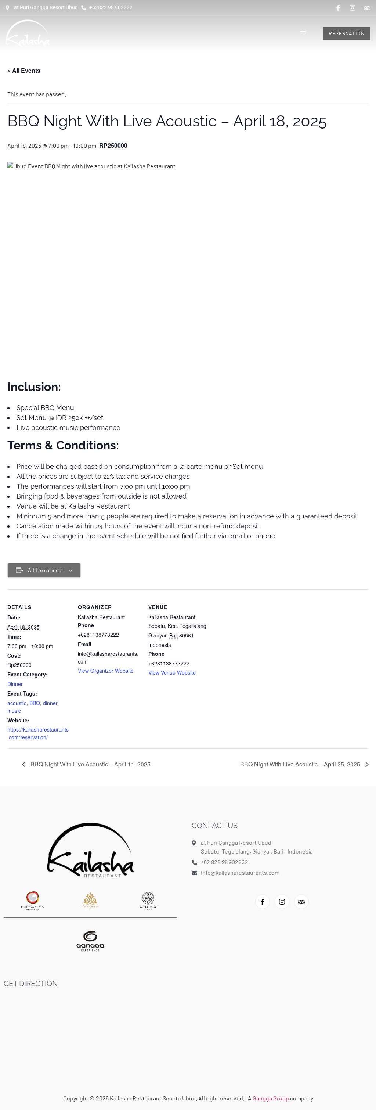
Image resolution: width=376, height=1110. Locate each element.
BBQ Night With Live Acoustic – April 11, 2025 (90, 764)
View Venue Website (172, 672)
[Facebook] (338, 7)
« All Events (23, 70)
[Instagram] (352, 7)
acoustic (16, 703)
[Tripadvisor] (367, 7)
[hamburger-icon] (303, 33)
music (14, 710)
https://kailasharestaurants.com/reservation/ (38, 733)
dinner (50, 703)
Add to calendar (45, 570)
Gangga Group (271, 1098)
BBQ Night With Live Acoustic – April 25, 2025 (301, 764)
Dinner (15, 683)
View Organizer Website (106, 670)
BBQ (34, 703)
